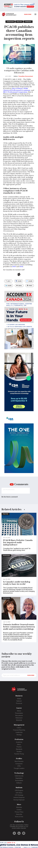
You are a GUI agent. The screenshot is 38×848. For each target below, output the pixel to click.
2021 (21, 266)
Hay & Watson (17, 88)
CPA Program (19, 790)
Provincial (19, 703)
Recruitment (19, 715)
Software (19, 783)
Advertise (19, 807)
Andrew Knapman (19, 797)
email (20, 285)
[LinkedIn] (19, 833)
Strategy (19, 734)
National (19, 701)
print (30, 285)
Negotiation (19, 778)
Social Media (19, 780)
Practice (19, 21)
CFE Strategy (19, 795)
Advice (19, 711)
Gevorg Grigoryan (19, 800)
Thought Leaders (19, 768)
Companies (19, 763)
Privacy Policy (19, 812)
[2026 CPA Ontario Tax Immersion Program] (19, 384)
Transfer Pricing (19, 754)
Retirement (19, 718)
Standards (28, 21)
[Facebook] (23, 833)
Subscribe (27, 14)
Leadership (19, 732)
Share (20, 281)
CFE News (19, 793)
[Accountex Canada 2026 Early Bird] (19, 5)
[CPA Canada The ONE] (19, 446)
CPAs (19, 766)
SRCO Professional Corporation (15, 92)
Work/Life (19, 720)
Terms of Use (19, 816)
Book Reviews (19, 761)
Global (19, 698)
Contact (19, 809)
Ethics (19, 744)
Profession (10, 21)
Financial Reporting (19, 730)
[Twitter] (14, 833)
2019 (14, 266)
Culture (19, 727)
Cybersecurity (19, 776)
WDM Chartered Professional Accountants (16, 89)
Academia (19, 742)
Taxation (19, 751)
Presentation (19, 713)
